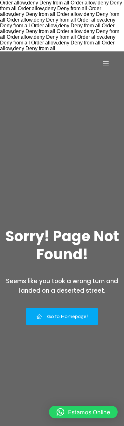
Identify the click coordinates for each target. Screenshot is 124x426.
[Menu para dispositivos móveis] (105, 63)
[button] (83, 412)
